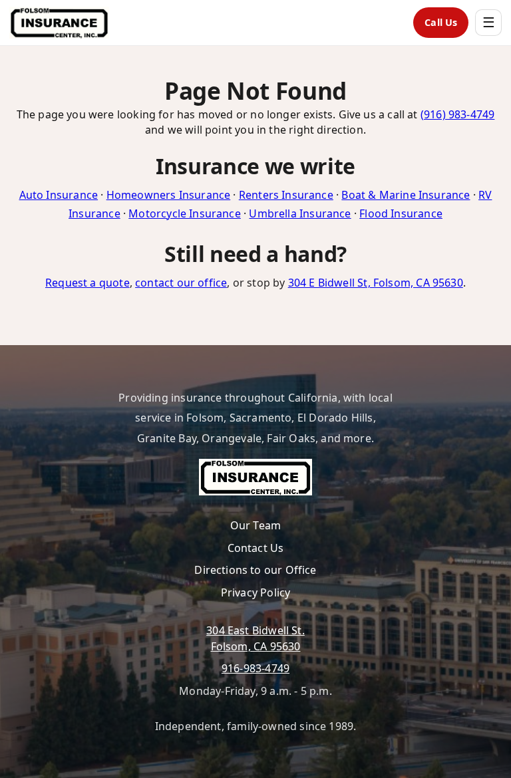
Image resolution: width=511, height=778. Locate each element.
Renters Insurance (286, 195)
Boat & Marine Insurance (405, 195)
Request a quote (87, 282)
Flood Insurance (400, 213)
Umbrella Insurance (300, 213)
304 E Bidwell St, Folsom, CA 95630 (375, 282)
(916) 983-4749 (458, 114)
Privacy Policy (256, 592)
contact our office (181, 282)
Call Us (441, 22)
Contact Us (256, 548)
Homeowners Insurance (168, 195)
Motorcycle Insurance (184, 213)
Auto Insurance (58, 195)
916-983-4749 (255, 668)
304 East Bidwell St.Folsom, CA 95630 (255, 638)
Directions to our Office (255, 570)
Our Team (255, 525)
